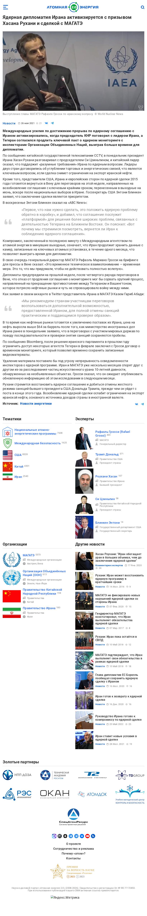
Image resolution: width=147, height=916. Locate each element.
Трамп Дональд (107, 454)
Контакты (73, 858)
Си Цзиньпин (105, 499)
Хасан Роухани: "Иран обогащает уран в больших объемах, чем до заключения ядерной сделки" (118, 557)
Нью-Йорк (41, 583)
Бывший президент (111, 485)
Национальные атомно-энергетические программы (35, 431)
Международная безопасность (38, 443)
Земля (30, 583)
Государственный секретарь (116, 531)
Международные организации (44, 559)
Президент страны (110, 462)
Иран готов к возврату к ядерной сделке (118, 698)
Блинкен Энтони (107, 522)
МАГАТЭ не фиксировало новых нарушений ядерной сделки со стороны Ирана (117, 599)
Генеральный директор (113, 444)
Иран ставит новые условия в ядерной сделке (116, 737)
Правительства (35, 598)
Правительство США (111, 459)
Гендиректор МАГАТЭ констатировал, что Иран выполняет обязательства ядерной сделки (113, 618)
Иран (18, 477)
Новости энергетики (36, 403)
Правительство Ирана (112, 481)
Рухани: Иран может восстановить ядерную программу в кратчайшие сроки (119, 579)
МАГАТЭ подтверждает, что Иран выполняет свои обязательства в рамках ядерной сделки (118, 658)
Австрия (31, 563)
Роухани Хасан (106, 476)
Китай (19, 466)
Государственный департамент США (120, 527)
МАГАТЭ (104, 440)
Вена (40, 563)
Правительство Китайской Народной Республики (121, 504)
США (18, 455)
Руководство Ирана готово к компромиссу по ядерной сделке (118, 718)
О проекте (73, 844)
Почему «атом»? (74, 853)
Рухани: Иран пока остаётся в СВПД (116, 638)
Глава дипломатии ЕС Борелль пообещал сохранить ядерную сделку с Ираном (116, 678)
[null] (46, 123)
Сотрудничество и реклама (73, 848)
